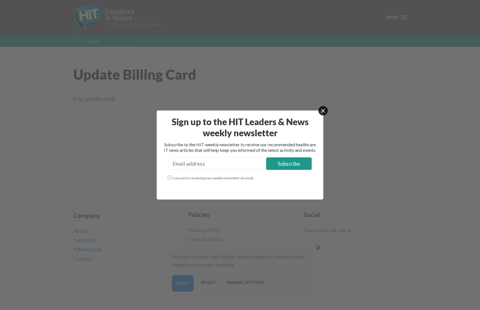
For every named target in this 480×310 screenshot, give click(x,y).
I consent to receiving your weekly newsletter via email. (213, 178)
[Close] (323, 110)
